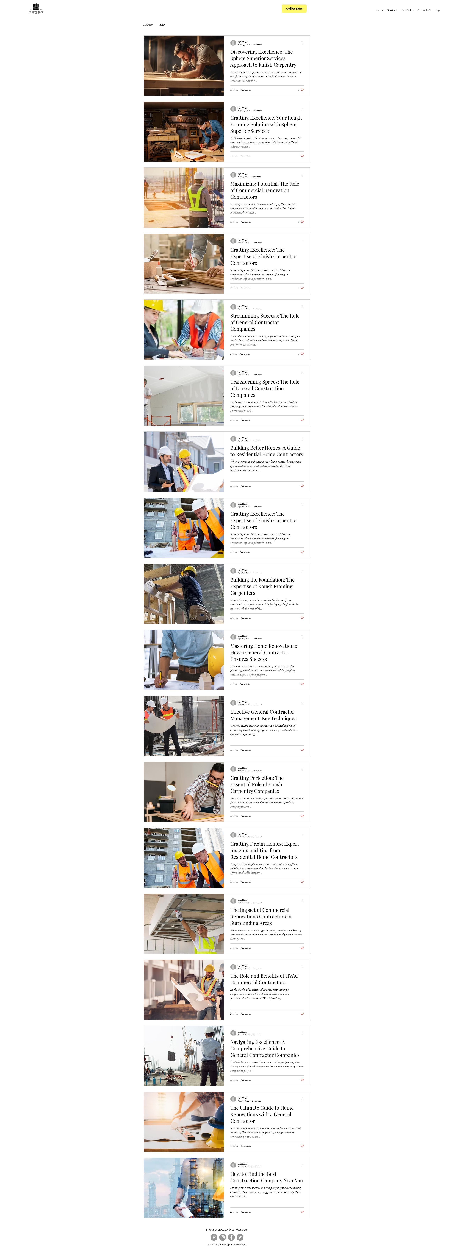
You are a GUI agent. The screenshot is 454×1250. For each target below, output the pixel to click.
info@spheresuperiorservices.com (227, 1229)
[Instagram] (222, 1237)
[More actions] (303, 43)
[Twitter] (240, 1237)
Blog (162, 24)
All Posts (148, 24)
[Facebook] (231, 1237)
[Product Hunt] (214, 1237)
